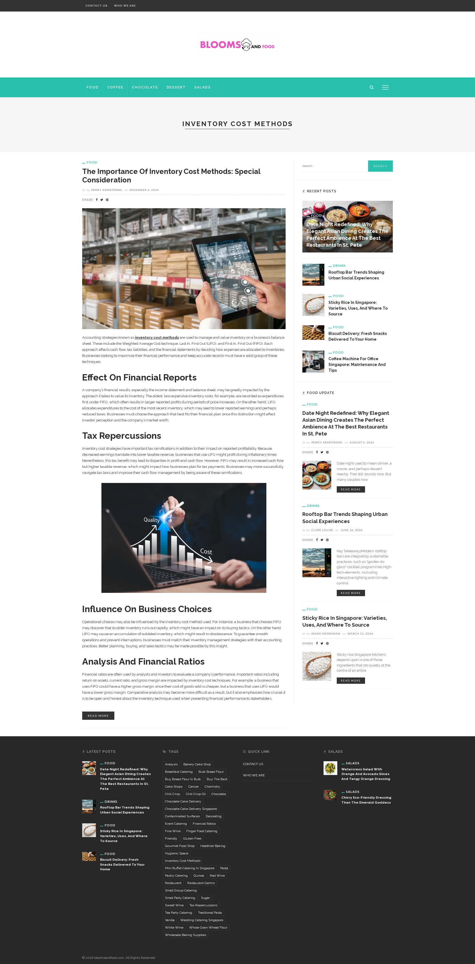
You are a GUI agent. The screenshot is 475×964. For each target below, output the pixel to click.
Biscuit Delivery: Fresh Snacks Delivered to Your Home (122, 864)
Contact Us (96, 5)
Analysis (171, 764)
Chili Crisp (172, 794)
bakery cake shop (197, 764)
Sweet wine (174, 905)
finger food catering (201, 831)
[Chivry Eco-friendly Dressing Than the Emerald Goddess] (330, 795)
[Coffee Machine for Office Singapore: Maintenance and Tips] (313, 361)
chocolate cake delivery (183, 801)
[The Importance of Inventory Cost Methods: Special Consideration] (184, 268)
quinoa (199, 875)
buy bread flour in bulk (183, 779)
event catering (176, 824)
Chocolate (145, 87)
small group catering (181, 890)
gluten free (192, 838)
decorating (214, 816)
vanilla (170, 920)
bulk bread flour (211, 772)
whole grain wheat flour (208, 927)
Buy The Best (217, 779)
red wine (217, 875)
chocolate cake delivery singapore (191, 809)
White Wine (174, 927)
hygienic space (176, 853)
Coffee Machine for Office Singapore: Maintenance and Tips (357, 365)
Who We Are (125, 5)
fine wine (173, 831)
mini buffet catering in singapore (189, 868)
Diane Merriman (325, 633)
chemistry (212, 786)
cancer (193, 786)
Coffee (115, 87)
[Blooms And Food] (237, 44)
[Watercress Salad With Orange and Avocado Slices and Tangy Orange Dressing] (330, 768)
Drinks (339, 265)
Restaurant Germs (201, 883)
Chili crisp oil (196, 794)
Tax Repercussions (203, 905)
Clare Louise (322, 530)
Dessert (176, 87)
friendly (171, 838)
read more (98, 715)
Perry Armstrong (106, 189)
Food (93, 87)
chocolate (218, 794)
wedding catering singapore (201, 920)
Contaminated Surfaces (182, 816)
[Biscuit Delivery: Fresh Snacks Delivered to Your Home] (313, 332)
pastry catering (176, 875)
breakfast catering (179, 772)
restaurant (173, 883)
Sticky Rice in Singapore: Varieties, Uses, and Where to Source (358, 308)
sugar (205, 898)
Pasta (224, 868)
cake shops (174, 786)
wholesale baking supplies (185, 935)
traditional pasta (210, 913)
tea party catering (178, 913)
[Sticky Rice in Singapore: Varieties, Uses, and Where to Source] (313, 304)
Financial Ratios (204, 824)
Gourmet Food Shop (180, 846)
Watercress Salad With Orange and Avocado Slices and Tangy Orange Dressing (365, 774)
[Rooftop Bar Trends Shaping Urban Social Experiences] (313, 274)
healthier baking (212, 846)
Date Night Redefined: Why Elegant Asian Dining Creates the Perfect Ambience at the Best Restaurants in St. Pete (125, 779)
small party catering (180, 898)
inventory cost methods (182, 861)
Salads (202, 87)
